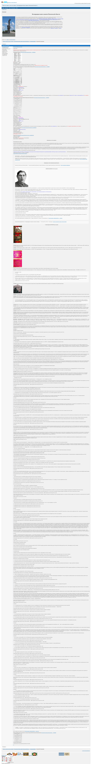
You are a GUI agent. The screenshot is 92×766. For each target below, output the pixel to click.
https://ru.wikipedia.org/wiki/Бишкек (65, 165)
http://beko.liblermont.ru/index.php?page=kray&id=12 (20, 153)
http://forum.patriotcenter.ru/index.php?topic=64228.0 (59, 221)
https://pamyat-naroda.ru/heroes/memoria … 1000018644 (28, 52)
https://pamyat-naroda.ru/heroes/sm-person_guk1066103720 (26, 135)
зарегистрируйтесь (12, 39)
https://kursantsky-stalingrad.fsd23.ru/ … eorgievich (55, 218)
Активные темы (4, 9)
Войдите (8, 39)
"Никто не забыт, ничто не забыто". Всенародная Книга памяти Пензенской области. (16, 41)
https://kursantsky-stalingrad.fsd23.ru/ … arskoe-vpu (32, 731)
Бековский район (33, 41)
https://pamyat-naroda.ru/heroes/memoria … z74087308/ (48, 732)
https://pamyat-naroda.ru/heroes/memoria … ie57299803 (42, 66)
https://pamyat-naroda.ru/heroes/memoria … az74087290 (41, 97)
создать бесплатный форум (86, 750)
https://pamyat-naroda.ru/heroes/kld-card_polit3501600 (29, 127)
